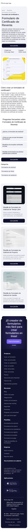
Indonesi (14, 495)
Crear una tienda (9, 372)
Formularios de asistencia (9, 175)
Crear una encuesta (9, 360)
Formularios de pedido (10, 435)
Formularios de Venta (8, 171)
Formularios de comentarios (12, 429)
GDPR (19, 522)
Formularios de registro (11, 432)
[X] (12, 464)
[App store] (12, 483)
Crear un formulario (10, 357)
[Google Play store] (12, 490)
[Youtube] (15, 464)
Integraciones (8, 397)
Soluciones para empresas (12, 378)
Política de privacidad (12, 519)
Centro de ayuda (9, 394)
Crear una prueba (9, 369)
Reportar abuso (8, 456)
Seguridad (7, 406)
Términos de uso (10, 522)
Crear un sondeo (9, 366)
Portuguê (14, 498)
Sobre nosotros (8, 450)
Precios (6, 375)
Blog (5, 391)
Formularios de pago (10, 438)
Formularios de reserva (11, 426)
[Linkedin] (5, 464)
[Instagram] (8, 464)
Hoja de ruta (7, 381)
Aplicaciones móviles (10, 403)
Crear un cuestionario (10, 363)
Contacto (6, 453)
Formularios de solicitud (9, 167)
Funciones (7, 409)
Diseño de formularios (10, 400)
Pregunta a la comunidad (11, 412)
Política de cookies (14, 525)
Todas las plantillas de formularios (10, 442)
